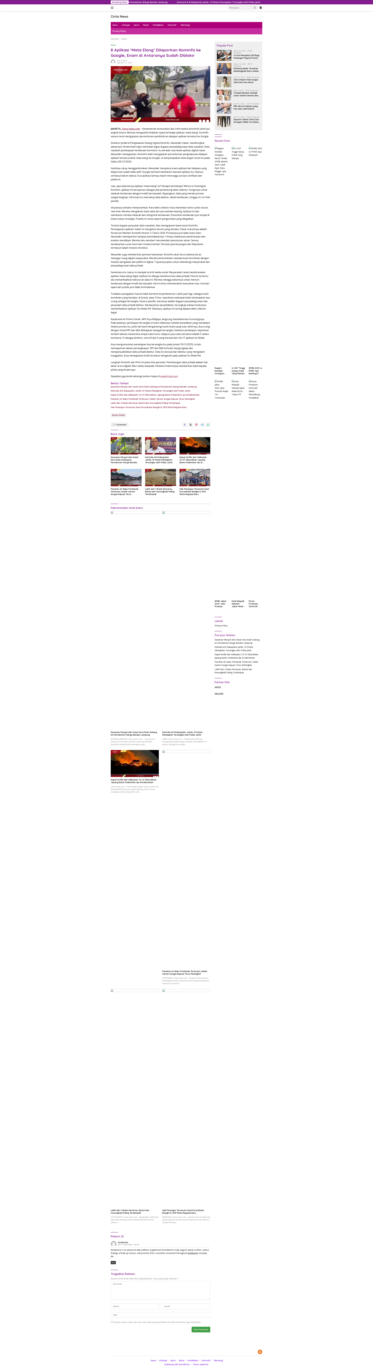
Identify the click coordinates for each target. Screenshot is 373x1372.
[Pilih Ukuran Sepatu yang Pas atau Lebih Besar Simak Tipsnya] (224, 108)
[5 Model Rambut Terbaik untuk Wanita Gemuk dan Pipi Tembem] (224, 95)
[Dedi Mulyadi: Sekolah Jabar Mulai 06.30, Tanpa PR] (238, 489)
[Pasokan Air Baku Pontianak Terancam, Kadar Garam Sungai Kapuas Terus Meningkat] (126, 477)
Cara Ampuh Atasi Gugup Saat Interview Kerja (246, 81)
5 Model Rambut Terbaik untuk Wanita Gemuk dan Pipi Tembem (246, 94)
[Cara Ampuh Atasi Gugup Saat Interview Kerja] (224, 81)
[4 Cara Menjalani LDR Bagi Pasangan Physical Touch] (224, 55)
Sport (136, 25)
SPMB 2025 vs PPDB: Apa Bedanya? (255, 371)
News (115, 25)
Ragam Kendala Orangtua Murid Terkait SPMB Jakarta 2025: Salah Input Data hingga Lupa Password (221, 371)
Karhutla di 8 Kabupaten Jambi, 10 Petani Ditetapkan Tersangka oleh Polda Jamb (159, 2)
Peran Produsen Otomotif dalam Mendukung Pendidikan (254, 604)
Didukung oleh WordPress (177, 1364)
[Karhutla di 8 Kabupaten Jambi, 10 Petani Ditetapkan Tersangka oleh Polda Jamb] (160, 445)
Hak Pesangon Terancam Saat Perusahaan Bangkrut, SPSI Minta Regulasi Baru (149, 407)
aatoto (218, 686)
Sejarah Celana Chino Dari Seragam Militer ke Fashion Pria (247, 120)
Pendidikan (158, 25)
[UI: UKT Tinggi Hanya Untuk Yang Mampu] (238, 256)
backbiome (123, 1242)
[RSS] (260, 1352)
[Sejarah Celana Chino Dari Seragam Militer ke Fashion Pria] (224, 121)
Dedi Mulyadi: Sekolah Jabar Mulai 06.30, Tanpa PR (238, 604)
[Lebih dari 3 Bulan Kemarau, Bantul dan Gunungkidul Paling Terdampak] (160, 477)
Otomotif (172, 25)
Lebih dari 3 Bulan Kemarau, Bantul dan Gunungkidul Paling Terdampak (145, 403)
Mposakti (219, 693)
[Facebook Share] (185, 425)
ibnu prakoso (122, 60)
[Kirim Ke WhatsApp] (208, 425)
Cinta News (119, 16)
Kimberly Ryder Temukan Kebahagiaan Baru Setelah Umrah (247, 69)
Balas (113, 1263)
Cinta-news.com (131, 128)
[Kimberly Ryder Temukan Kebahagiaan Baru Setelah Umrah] (224, 68)
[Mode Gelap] (260, 7)
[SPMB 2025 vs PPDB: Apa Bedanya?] (255, 256)
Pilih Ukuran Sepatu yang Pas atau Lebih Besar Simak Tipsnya (246, 107)
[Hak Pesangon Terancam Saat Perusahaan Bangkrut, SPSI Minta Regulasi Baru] (195, 477)
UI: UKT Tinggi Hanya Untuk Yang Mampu (238, 371)
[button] (255, 7)
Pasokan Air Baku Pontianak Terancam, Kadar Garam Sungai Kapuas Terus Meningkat (153, 399)
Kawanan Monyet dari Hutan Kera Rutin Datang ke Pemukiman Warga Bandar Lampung (154, 386)
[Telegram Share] (202, 425)
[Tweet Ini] (190, 425)
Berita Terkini (118, 415)
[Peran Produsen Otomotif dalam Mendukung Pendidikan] (255, 489)
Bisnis (146, 25)
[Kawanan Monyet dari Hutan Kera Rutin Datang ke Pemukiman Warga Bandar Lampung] (126, 445)
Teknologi (185, 25)
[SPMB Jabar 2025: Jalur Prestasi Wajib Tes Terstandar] (221, 489)
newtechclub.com (169, 376)
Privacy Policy (119, 31)
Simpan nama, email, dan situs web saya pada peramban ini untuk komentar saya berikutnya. (157, 1322)
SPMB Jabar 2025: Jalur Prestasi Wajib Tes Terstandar (220, 604)
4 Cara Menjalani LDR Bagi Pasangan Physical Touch (246, 56)
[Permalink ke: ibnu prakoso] (113, 61)
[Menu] (113, 7)
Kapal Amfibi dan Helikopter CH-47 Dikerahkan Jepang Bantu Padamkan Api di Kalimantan (256, 2)
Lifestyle (126, 25)
